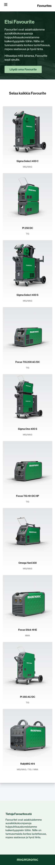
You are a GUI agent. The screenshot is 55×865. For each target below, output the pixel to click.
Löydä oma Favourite (23, 69)
